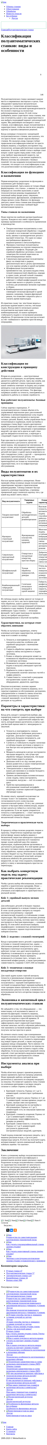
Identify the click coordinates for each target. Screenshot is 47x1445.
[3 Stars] (19, 1220)
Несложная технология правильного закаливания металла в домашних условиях (25, 1311)
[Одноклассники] (15, 1230)
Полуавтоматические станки (21, 30)
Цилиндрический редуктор (18, 1401)
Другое (14, 18)
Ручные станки (13, 1331)
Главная (4, 30)
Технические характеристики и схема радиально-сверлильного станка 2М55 (23, 1370)
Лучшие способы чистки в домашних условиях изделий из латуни (23, 1323)
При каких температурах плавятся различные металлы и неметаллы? (21, 1393)
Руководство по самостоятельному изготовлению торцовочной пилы (21, 1238)
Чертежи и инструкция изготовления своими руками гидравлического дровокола (25, 1259)
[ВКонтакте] (11, 1230)
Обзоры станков (13, 6)
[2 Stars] (12, 1220)
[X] (7, 1230)
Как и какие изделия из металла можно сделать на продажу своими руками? (23, 1346)
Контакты (10, 1434)
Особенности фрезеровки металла (21, 1408)
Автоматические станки (17, 1378)
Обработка (11, 11)
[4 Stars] (27, 1220)
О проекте (10, 1431)
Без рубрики (11, 16)
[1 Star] (4, 1220)
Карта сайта (11, 1429)
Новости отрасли (14, 13)
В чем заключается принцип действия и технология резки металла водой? (24, 1381)
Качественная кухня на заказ (19, 1415)
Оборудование (12, 9)
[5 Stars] (35, 1220)
